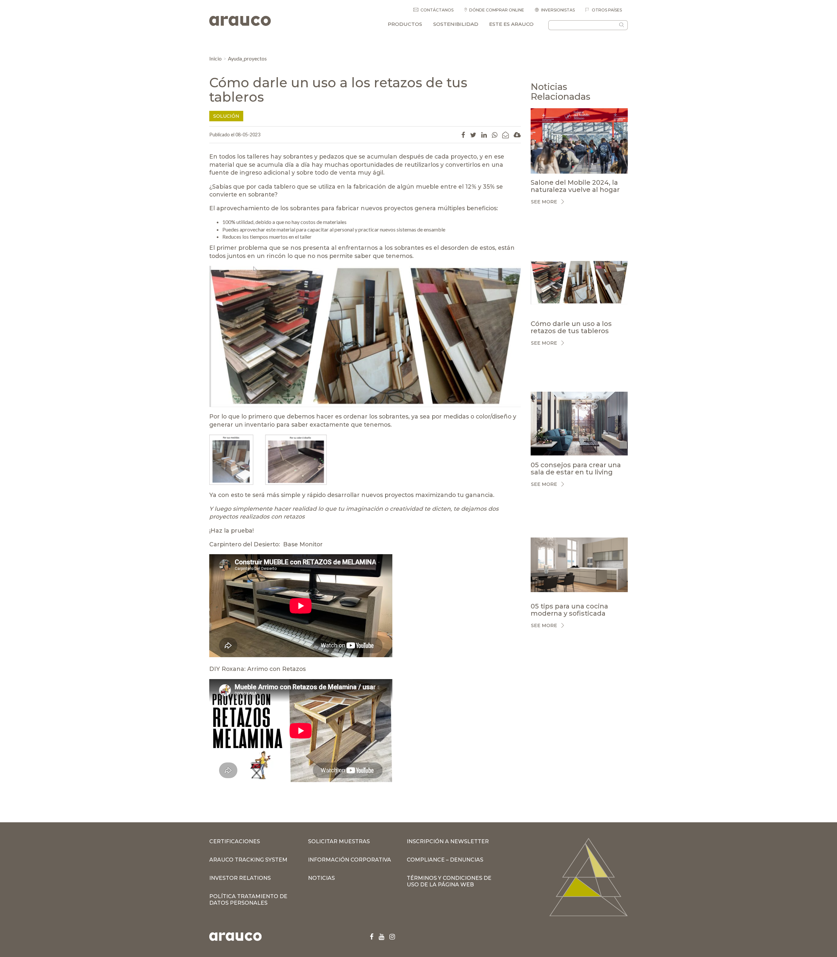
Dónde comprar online (496, 10)
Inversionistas (558, 10)
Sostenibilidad (455, 24)
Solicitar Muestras (339, 841)
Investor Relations (240, 878)
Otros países (606, 10)
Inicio (215, 58)
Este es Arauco (511, 24)
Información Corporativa (349, 860)
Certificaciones (234, 841)
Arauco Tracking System (248, 860)
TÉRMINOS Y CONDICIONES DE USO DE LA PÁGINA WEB (449, 881)
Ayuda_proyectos (247, 58)
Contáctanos (436, 10)
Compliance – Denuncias (445, 860)
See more (544, 202)
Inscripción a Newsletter (448, 841)
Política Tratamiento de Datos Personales (248, 899)
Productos (405, 24)
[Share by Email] (505, 135)
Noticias (321, 878)
